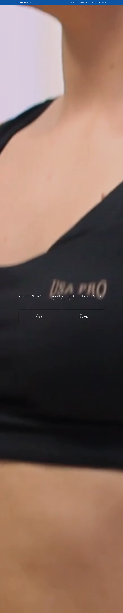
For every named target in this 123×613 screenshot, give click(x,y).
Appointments (93, 2)
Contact (98, 2)
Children (99, 296)
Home (72, 2)
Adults (87, 2)
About (76, 2)
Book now (104, 2)
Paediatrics (82, 2)
